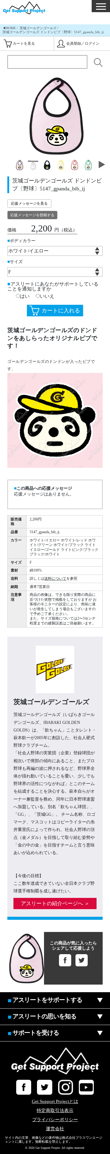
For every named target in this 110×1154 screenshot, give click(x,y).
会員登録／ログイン (82, 43)
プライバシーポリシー (55, 1120)
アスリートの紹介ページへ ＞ (55, 903)
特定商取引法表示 (55, 1110)
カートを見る (24, 43)
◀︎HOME (9, 28)
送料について (55, 578)
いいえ (47, 296)
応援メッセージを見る (29, 203)
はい (25, 296)
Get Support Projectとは (55, 1101)
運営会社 (55, 1129)
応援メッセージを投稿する (32, 215)
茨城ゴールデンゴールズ (38, 28)
